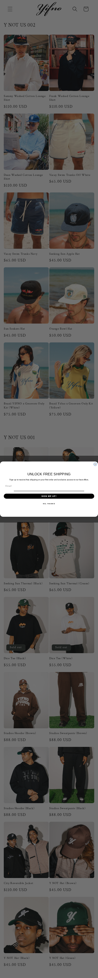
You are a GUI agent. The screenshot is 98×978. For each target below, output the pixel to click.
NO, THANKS (49, 503)
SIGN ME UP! (49, 496)
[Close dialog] (95, 464)
